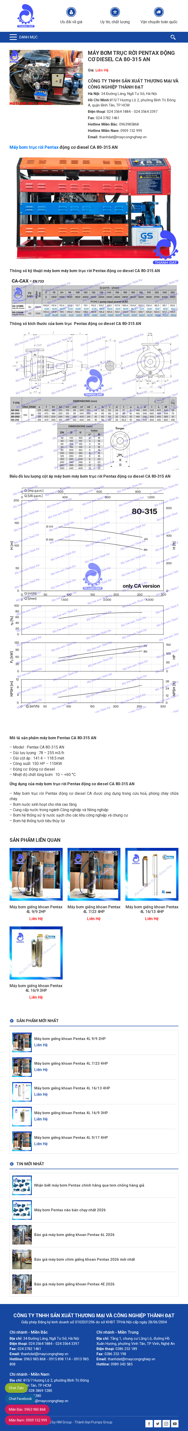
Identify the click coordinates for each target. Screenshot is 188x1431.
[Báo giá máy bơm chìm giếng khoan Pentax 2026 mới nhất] (22, 1259)
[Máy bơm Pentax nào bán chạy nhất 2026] (22, 1210)
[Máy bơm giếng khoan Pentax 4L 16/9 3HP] (36, 952)
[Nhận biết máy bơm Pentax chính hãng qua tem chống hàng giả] (22, 1185)
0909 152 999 (131, 130)
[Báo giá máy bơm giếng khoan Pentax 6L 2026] (22, 1234)
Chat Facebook (20, 1399)
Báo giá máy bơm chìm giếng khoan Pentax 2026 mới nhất (84, 1259)
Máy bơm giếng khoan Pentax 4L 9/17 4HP (71, 1137)
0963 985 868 (27, 1409)
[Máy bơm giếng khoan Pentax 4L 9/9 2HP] (36, 874)
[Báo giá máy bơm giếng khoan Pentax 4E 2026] (22, 1284)
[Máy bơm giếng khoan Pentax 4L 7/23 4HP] (94, 874)
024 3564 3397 (145, 111)
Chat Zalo (16, 1388)
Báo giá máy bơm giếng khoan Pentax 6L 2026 (74, 1235)
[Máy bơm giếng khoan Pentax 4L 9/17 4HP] (22, 1141)
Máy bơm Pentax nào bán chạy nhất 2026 (70, 1210)
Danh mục (28, 37)
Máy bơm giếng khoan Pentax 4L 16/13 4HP (152, 909)
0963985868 (129, 124)
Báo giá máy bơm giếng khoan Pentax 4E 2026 (74, 1284)
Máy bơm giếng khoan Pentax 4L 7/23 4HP (94, 909)
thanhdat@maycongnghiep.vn (123, 137)
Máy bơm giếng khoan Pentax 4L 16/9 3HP (36, 988)
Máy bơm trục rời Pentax (34, 147)
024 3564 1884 (118, 111)
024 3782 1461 (107, 118)
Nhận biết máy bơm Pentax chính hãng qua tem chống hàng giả (89, 1185)
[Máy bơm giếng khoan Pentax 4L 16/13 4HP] (151, 874)
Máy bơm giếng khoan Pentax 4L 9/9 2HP (36, 909)
